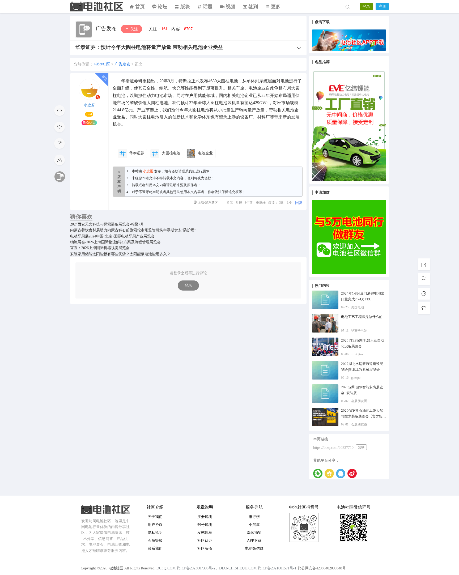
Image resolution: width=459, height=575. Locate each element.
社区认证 (204, 541)
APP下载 (254, 541)
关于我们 (155, 517)
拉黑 (230, 203)
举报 (239, 203)
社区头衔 (204, 549)
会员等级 (155, 541)
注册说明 (204, 517)
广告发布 (107, 28)
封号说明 (204, 525)
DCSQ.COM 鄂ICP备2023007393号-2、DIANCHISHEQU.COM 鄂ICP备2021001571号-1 (226, 568)
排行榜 (254, 517)
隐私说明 (155, 533)
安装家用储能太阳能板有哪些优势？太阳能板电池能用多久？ (120, 254)
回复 (299, 203)
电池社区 (96, 6)
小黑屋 (254, 525)
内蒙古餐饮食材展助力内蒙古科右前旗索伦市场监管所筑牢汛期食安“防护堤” (133, 230)
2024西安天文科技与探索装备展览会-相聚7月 (107, 224)
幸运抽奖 (254, 533)
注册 (382, 6)
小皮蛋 (89, 105)
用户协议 (155, 525)
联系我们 (189, 171)
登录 (366, 6)
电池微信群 (254, 549)
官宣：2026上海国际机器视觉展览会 (100, 248)
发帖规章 (204, 533)
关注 (133, 29)
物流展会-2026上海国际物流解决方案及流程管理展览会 (115, 242)
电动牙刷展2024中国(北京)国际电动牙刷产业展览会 (112, 236)
